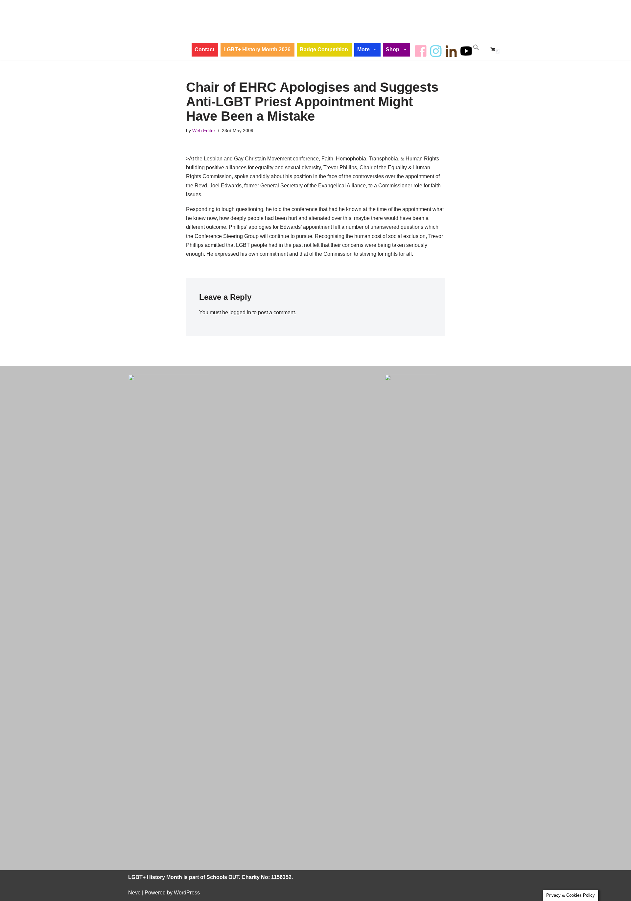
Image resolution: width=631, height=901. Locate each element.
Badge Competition (324, 49)
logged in (240, 312)
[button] (376, 49)
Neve (134, 892)
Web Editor (203, 130)
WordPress (187, 892)
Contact (204, 49)
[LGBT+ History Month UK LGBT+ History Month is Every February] (156, 29)
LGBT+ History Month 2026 (257, 49)
